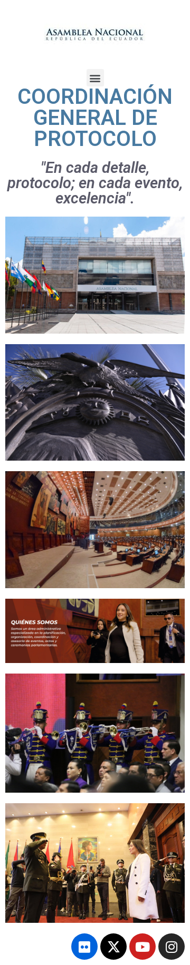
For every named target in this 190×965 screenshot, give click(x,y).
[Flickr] (84, 946)
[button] (95, 77)
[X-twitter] (113, 946)
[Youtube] (142, 946)
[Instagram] (171, 946)
